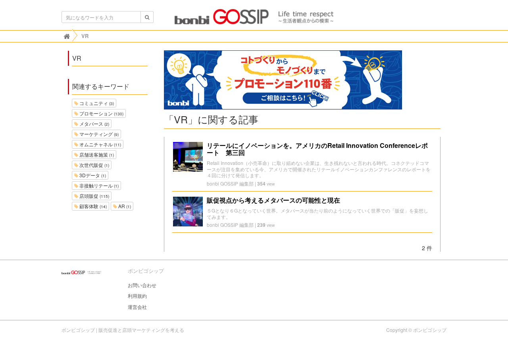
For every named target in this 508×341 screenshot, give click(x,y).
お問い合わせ (142, 285)
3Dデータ (92, 175)
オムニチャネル (99, 144)
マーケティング (98, 133)
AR (124, 206)
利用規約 (137, 295)
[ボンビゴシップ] (254, 19)
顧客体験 (92, 206)
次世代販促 (93, 164)
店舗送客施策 (96, 154)
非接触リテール (98, 185)
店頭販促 (93, 195)
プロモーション (100, 113)
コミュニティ (96, 103)
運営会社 (137, 306)
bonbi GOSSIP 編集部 (230, 183)
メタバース (93, 123)
